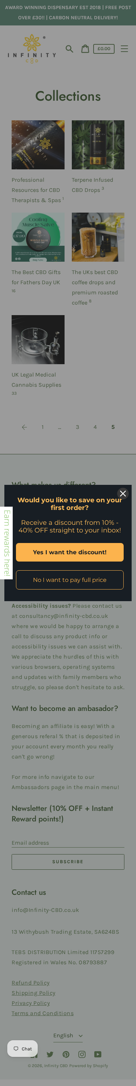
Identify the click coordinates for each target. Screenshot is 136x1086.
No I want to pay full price (70, 579)
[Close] (123, 493)
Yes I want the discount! (70, 552)
